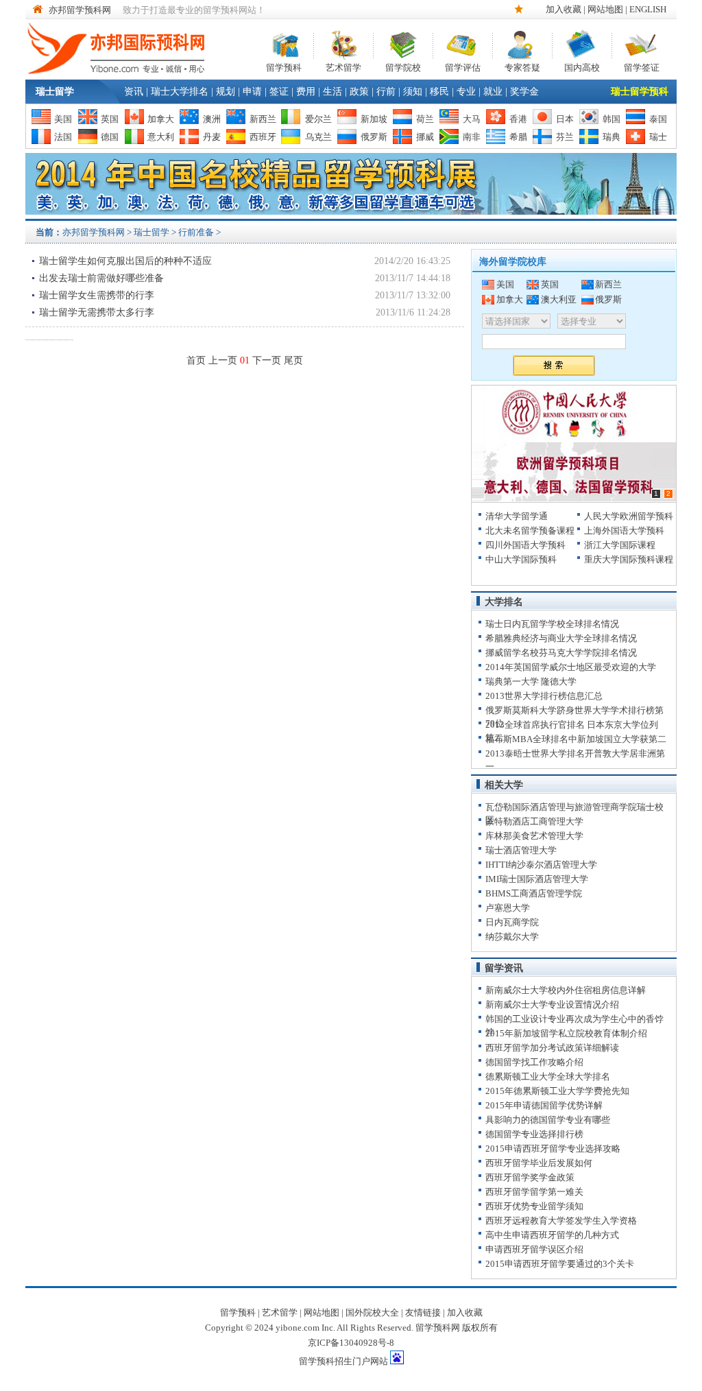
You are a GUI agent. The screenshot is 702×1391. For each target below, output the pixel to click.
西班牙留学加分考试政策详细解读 (552, 1048)
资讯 (133, 91)
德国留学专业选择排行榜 (534, 1134)
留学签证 (641, 66)
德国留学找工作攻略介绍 (534, 1062)
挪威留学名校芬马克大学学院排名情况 (561, 652)
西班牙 (263, 137)
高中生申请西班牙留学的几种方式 (552, 1235)
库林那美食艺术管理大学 (534, 836)
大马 (472, 119)
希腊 (518, 137)
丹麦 (212, 137)
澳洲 (212, 119)
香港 (518, 119)
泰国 (658, 119)
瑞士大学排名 (179, 91)
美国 (63, 119)
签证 (279, 91)
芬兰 (565, 137)
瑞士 (658, 137)
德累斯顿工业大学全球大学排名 (547, 1076)
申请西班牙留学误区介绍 (534, 1249)
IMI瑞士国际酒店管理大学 (536, 879)
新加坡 (374, 119)
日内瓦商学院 (512, 922)
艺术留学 (343, 66)
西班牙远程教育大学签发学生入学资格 (561, 1220)
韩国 (611, 119)
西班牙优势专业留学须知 (534, 1206)
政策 (359, 91)
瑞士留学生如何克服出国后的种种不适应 (125, 261)
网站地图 (605, 9)
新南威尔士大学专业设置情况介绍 (552, 1004)
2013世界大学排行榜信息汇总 (544, 696)
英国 (110, 119)
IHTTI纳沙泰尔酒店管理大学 (541, 864)
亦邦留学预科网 (80, 10)
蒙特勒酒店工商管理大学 (534, 821)
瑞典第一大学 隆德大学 (531, 681)
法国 (63, 137)
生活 (332, 91)
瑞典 (611, 137)
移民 (439, 91)
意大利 (160, 137)
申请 (252, 91)
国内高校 (582, 66)
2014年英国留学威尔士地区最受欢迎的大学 (570, 667)
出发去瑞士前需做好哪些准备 (101, 278)
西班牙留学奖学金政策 (529, 1177)
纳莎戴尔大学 (512, 936)
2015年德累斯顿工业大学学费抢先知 (557, 1091)
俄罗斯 (374, 137)
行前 (386, 91)
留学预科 (284, 66)
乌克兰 (318, 137)
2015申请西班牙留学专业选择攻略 (552, 1148)
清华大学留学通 (516, 516)
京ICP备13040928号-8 (351, 1343)
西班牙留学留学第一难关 (534, 1192)
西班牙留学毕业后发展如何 (538, 1163)
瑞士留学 (55, 91)
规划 (225, 91)
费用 (305, 91)
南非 (472, 137)
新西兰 (263, 119)
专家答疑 (522, 66)
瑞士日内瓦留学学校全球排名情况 (552, 624)
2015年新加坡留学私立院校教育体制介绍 (566, 1033)
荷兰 (425, 119)
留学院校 (403, 66)
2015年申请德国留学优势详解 (544, 1105)
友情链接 (423, 1312)
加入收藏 (563, 9)
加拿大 (160, 119)
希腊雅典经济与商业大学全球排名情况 (561, 638)
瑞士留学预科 (639, 91)
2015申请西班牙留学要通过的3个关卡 (559, 1264)
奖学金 (524, 91)
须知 (412, 91)
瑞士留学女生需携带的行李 (96, 295)
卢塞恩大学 (507, 908)
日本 (565, 119)
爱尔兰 (318, 119)
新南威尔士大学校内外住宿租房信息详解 (565, 990)
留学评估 (463, 66)
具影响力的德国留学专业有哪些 (547, 1120)
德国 (110, 137)
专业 (466, 91)
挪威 (425, 137)
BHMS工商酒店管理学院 (533, 893)
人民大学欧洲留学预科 (628, 516)
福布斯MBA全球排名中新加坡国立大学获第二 (575, 739)
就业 (493, 91)
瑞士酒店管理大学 (521, 850)
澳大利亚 (559, 299)
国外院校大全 (372, 1312)
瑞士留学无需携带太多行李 (96, 312)
